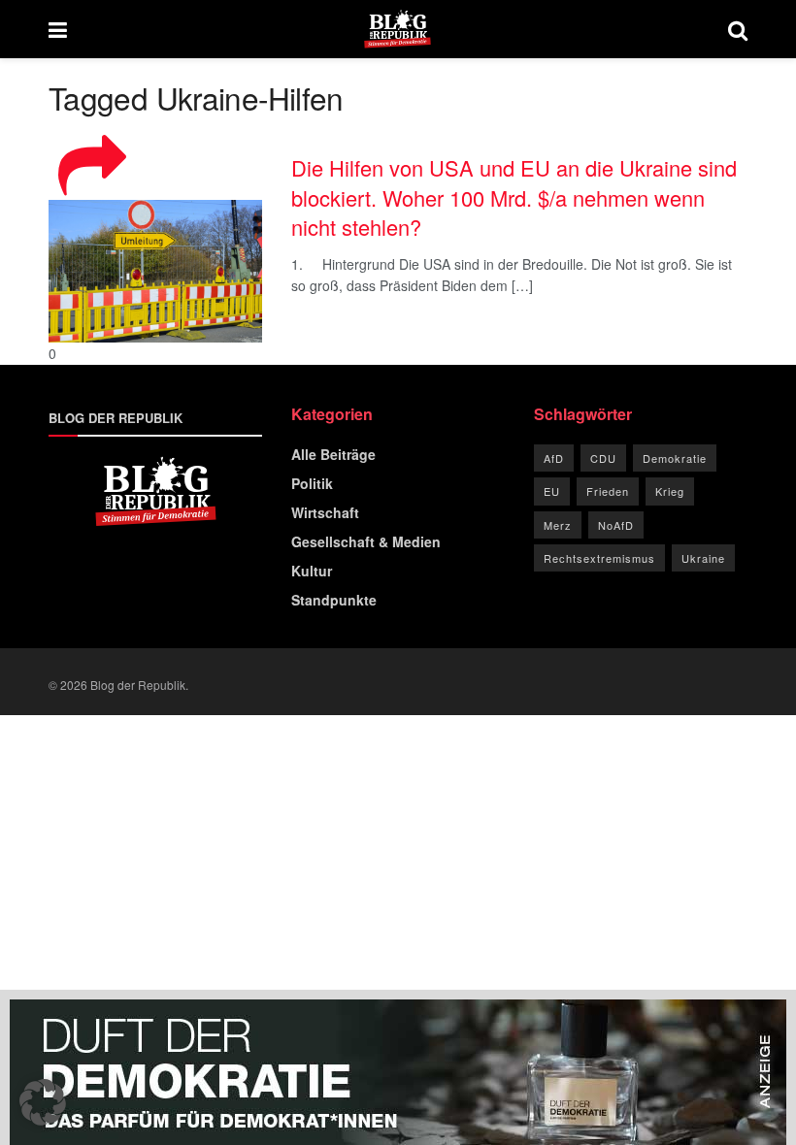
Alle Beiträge (333, 454)
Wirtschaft (325, 512)
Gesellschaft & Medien (366, 541)
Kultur (311, 570)
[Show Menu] (58, 29)
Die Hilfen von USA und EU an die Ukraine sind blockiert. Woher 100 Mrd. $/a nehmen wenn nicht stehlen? (514, 197)
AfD (554, 458)
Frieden (607, 491)
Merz (558, 525)
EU (552, 491)
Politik (312, 483)
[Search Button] (737, 29)
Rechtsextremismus (599, 558)
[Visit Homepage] (397, 29)
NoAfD (616, 525)
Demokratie (675, 458)
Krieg (669, 491)
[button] (42, 1102)
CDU (603, 458)
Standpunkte (334, 599)
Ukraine (703, 558)
